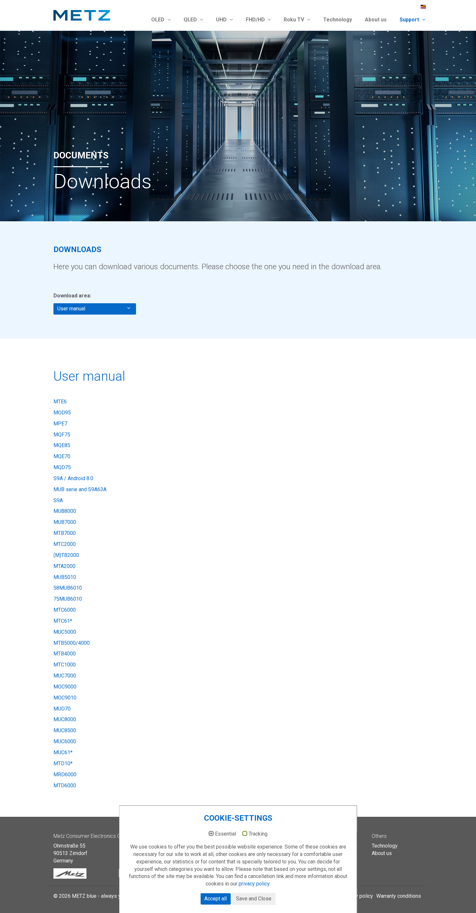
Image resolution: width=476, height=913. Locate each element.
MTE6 (60, 402)
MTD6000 (64, 785)
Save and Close (253, 899)
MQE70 (61, 456)
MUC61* (63, 752)
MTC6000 (64, 610)
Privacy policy (357, 896)
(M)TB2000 (66, 555)
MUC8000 (64, 719)
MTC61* (62, 621)
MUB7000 (64, 522)
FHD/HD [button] (256, 20)
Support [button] (410, 20)
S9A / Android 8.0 (73, 478)
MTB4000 (64, 654)
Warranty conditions (398, 896)
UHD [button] (222, 20)
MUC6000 (64, 741)
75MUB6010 (67, 599)
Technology (337, 20)
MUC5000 (64, 632)
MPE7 (60, 424)
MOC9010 (64, 698)
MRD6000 (64, 774)
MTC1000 (64, 665)
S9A (58, 500)
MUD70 (62, 709)
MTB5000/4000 (71, 643)
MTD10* (63, 763)
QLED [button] (191, 20)
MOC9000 (64, 687)
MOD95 (62, 413)
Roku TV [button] (294, 20)
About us (376, 20)
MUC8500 (64, 730)
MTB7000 (64, 533)
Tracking (258, 834)
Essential (225, 834)
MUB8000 (64, 511)
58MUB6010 (67, 588)
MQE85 (61, 445)
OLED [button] (158, 20)
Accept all (215, 899)
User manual (72, 309)
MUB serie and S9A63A (80, 489)
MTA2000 (64, 566)
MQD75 (62, 467)
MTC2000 (64, 544)
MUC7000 (64, 676)
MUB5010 (64, 577)
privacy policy (254, 884)
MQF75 (61, 435)
